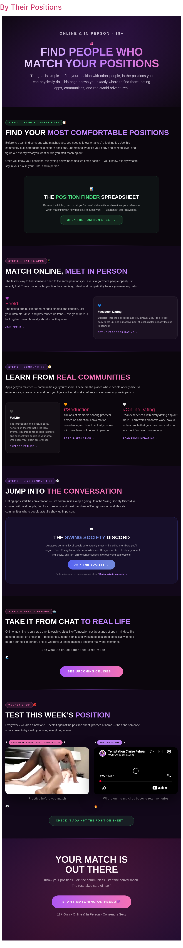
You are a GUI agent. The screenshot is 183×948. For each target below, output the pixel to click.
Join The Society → (91, 564)
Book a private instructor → (113, 574)
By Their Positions (31, 7)
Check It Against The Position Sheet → (91, 820)
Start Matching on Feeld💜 (91, 902)
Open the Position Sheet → (91, 219)
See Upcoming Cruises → (91, 671)
